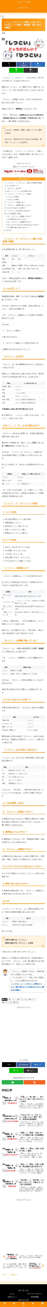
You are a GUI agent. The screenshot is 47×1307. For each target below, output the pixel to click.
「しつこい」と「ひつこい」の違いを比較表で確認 (24, 183)
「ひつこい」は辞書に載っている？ (19, 205)
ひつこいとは (8, 1002)
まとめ (9, 230)
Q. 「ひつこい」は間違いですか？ (20, 216)
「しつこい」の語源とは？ (16, 202)
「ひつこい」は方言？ (14, 188)
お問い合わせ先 (23, 1300)
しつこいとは (23, 999)
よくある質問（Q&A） (14, 213)
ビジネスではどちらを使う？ (16, 208)
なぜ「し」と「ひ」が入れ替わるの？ (20, 191)
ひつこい (33, 999)
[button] (31, 70)
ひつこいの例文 (13, 199)
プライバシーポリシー (35, 1294)
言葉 (5, 999)
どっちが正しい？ (13, 185)
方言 (16, 1002)
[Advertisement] (23, 1032)
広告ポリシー (12, 1297)
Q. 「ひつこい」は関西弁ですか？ (20, 222)
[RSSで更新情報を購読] (34, 1082)
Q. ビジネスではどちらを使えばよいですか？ (23, 225)
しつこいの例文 (13, 197)
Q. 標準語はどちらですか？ (17, 219)
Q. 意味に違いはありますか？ (18, 227)
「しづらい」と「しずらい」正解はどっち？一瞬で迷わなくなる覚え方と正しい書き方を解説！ (27, 987)
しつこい (13, 999)
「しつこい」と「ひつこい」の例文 (19, 194)
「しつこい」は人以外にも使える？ (19, 211)
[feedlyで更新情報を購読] (12, 1082)
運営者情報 (35, 1297)
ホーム (12, 1294)
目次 (20, 179)
